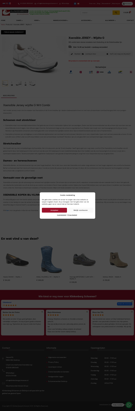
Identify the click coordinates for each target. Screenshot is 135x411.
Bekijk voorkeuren (81, 210)
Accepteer (54, 210)
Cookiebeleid (61, 215)
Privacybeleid (72, 215)
